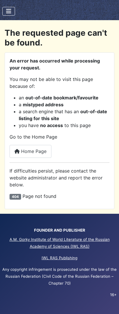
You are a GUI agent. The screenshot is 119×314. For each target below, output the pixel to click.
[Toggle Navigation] (8, 11)
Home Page (33, 151)
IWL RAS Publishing (59, 258)
